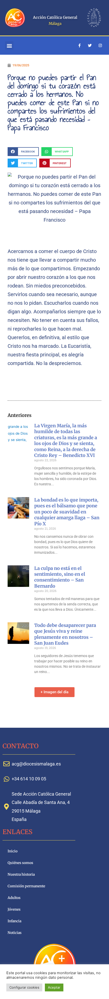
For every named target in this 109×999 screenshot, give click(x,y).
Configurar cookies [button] (24, 987)
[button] (9, 45)
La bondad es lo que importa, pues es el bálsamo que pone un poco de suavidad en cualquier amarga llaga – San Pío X (66, 512)
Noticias (15, 933)
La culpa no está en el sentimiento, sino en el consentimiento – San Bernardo (59, 577)
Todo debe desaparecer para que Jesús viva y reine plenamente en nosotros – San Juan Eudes (65, 634)
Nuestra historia (21, 874)
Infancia (14, 921)
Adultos (14, 898)
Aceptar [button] (54, 987)
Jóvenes (14, 909)
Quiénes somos (20, 863)
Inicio (12, 851)
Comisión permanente (26, 886)
